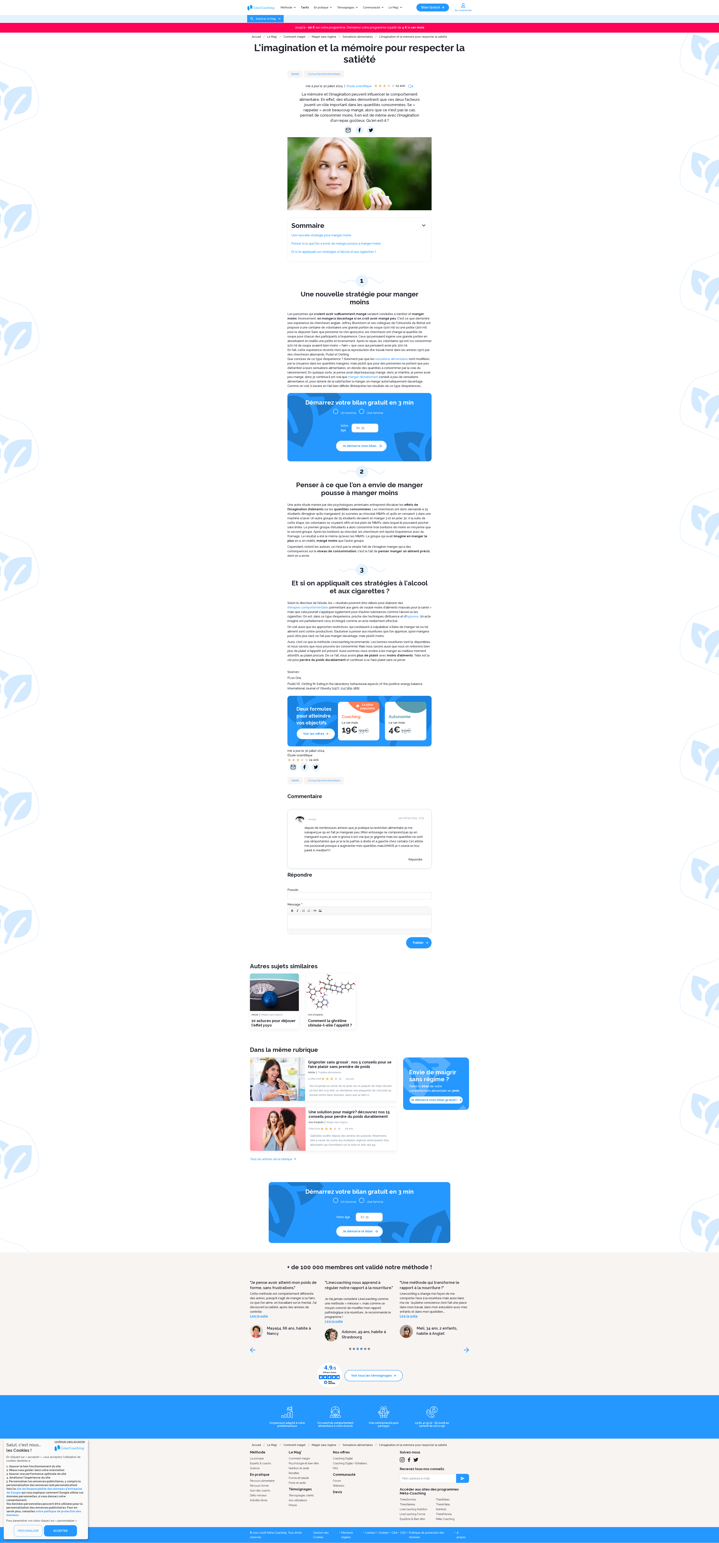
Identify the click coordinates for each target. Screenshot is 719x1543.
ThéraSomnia (408, 1499)
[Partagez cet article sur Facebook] (359, 130)
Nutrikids (441, 1509)
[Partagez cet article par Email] (348, 130)
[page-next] (466, 1350)
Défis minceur (258, 1495)
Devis (337, 1492)
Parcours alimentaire (262, 1480)
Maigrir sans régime (324, 36)
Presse (293, 1505)
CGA (394, 1532)
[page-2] (358, 1349)
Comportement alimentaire (324, 74)
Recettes (294, 1473)
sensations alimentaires (391, 359)
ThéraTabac (443, 1499)
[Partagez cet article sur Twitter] (371, 130)
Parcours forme (259, 1485)
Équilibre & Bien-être (412, 1519)
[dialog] (46, 1489)
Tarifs (305, 7)
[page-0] (350, 1349)
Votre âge (344, 428)
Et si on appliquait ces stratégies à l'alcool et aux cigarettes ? (333, 252)
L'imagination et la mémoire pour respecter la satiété (413, 36)
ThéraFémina (444, 1514)
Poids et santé (297, 1482)
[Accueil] (262, 7)
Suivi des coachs (260, 1490)
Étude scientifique (359, 86)
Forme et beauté (299, 1477)
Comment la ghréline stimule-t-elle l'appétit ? (330, 1022)
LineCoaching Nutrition (413, 1509)
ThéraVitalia (443, 1504)
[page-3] (361, 1349)
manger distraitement (363, 377)
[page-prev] (252, 1350)
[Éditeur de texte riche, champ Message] (359, 922)
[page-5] (369, 1349)
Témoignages (345, 7)
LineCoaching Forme (412, 1514)
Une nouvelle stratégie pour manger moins (321, 235)
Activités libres (258, 1500)
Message (293, 904)
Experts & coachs (260, 1463)
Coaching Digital (343, 1458)
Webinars (338, 1485)
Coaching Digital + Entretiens (350, 1463)
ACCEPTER (60, 1530)
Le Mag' (394, 7)
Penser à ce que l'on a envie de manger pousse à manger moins (336, 243)
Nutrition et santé (299, 1468)
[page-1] (354, 1349)
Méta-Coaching (445, 1519)
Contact (370, 1532)
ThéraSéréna (407, 1504)
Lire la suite (259, 1316)
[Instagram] (402, 1460)
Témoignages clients (301, 1495)
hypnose (412, 616)
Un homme (348, 413)
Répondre (415, 859)
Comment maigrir (294, 36)
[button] (292, 910)
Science (255, 1468)
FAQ (335, 1468)
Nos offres (341, 1452)
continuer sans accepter (69, 1441)
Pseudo (292, 890)
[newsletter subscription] (462, 1478)
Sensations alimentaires (358, 36)
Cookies (383, 1532)
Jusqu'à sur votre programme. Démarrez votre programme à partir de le (359, 27)
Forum (337, 1480)
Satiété (295, 74)
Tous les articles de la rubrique (271, 1159)
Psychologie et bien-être (304, 1463)
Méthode (286, 7)
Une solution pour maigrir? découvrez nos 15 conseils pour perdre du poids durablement (349, 1114)
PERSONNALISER (28, 1530)
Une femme (375, 413)
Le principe (257, 1458)
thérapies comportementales (308, 607)
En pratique (321, 7)
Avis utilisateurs (298, 1500)
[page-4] (365, 1349)
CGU (403, 1532)
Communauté (371, 7)
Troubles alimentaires (329, 1072)
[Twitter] (415, 1459)
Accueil (256, 36)
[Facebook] (409, 1460)
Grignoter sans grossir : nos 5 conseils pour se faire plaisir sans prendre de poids (350, 1064)
